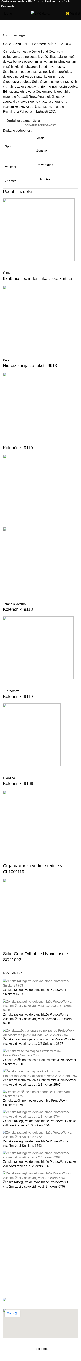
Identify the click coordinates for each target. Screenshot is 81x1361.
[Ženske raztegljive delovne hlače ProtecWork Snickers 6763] (40, 983)
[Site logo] (40, 13)
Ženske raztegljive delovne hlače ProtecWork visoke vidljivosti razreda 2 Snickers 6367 (39, 1164)
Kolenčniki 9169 (18, 783)
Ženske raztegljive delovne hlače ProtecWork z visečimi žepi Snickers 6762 (35, 1143)
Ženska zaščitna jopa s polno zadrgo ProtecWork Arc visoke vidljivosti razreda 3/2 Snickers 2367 (39, 1041)
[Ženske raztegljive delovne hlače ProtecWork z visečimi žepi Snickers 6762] (40, 1134)
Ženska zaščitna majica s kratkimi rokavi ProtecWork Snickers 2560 (39, 1062)
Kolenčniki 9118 (18, 609)
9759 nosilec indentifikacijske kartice (37, 278)
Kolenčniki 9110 (18, 447)
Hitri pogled (8, 266)
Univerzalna (44, 165)
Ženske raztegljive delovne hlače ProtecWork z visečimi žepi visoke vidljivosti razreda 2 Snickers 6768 (37, 1019)
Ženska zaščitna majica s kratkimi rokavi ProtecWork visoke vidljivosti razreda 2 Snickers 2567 (39, 1082)
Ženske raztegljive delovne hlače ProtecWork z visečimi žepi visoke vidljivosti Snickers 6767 (35, 1184)
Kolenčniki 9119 (18, 696)
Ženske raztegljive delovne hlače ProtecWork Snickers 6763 (34, 992)
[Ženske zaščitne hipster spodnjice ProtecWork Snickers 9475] (40, 1094)
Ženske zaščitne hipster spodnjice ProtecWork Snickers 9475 (35, 1103)
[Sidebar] (5, 1356)
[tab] (40, 125)
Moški (40, 138)
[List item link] (40, 1255)
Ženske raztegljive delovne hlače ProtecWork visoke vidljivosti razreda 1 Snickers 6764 (39, 1123)
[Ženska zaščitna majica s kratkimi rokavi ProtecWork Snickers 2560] (40, 1053)
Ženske (41, 150)
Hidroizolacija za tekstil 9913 (30, 365)
